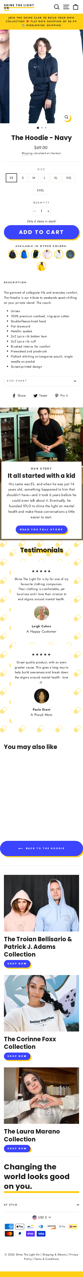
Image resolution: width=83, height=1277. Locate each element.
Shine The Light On (19, 6)
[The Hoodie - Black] (12, 259)
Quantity (41, 202)
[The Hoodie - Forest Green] (36, 259)
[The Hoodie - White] (59, 259)
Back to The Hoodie (45, 848)
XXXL (40, 190)
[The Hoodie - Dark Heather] (70, 259)
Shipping (27, 153)
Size (41, 169)
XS (11, 177)
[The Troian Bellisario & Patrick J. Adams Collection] (41, 903)
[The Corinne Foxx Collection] (41, 1003)
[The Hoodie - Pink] (47, 259)
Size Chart (17, 380)
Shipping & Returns (54, 1254)
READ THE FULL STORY (41, 529)
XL (56, 177)
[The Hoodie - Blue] (24, 259)
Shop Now (17, 963)
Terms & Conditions (46, 1259)
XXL (68, 177)
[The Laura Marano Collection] (41, 1095)
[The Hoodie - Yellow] (41, 271)
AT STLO (11, 1204)
